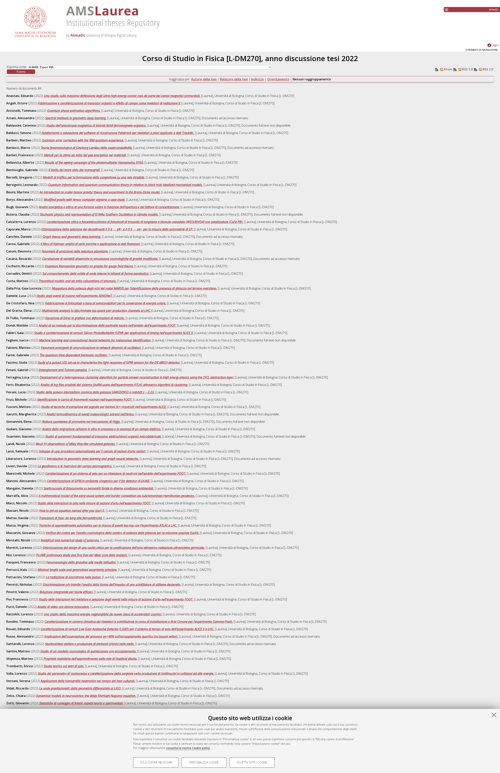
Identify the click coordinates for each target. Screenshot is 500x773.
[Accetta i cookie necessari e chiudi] (494, 715)
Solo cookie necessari (156, 762)
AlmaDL (494, 9)
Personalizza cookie (204, 762)
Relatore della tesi (234, 79)
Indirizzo (257, 79)
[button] (21, 71)
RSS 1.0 (467, 69)
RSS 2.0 (487, 69)
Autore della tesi (204, 79)
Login (495, 45)
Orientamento (278, 79)
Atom (447, 69)
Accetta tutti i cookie (252, 762)
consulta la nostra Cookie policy (188, 748)
